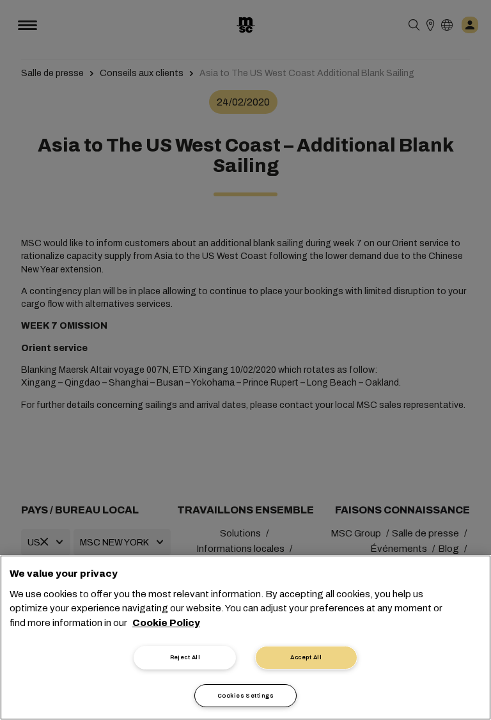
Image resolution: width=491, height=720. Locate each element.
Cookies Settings (245, 696)
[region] (245, 637)
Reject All (185, 657)
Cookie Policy (166, 623)
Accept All (306, 657)
